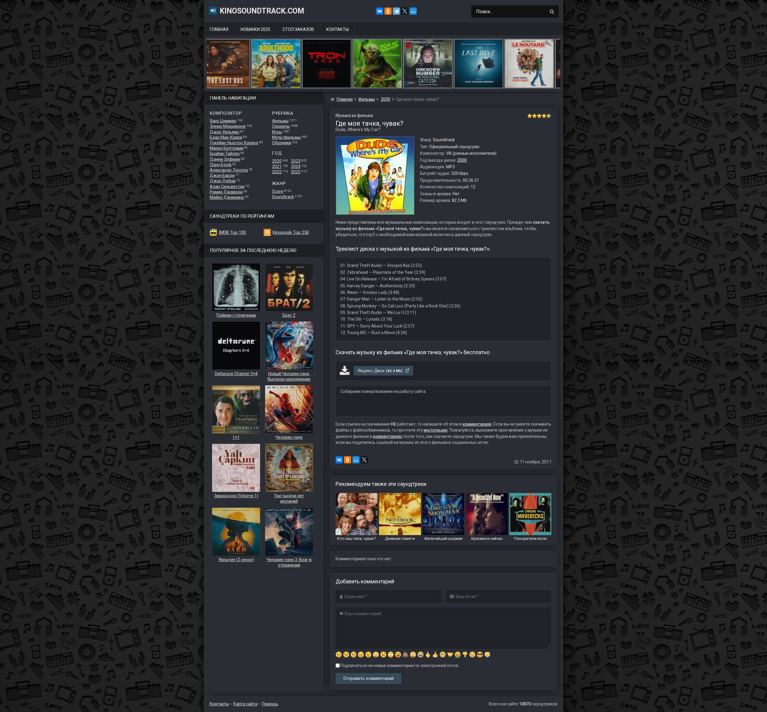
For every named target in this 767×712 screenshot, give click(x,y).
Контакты (337, 29)
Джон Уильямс (224, 132)
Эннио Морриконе (228, 126)
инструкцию (436, 430)
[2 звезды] (534, 115)
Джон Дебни (222, 180)
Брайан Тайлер (225, 153)
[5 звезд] (548, 115)
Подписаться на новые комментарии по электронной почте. (399, 665)
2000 (462, 160)
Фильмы (280, 120)
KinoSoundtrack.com (262, 11)
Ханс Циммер (223, 120)
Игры (277, 132)
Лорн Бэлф (221, 164)
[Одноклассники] (388, 11)
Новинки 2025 (255, 29)
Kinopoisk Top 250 (291, 232)
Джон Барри (222, 175)
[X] (404, 11)
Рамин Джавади (226, 192)
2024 (296, 166)
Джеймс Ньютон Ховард (234, 142)
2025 (296, 171)
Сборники (281, 142)
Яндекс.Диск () (381, 370)
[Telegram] (396, 11)
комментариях (477, 424)
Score (277, 191)
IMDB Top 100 (232, 232)
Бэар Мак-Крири (226, 137)
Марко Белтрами (226, 148)
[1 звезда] (529, 115)
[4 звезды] (544, 115)
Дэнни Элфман (225, 159)
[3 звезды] (539, 115)
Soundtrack (283, 196)
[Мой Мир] (413, 11)
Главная (219, 29)
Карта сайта (245, 704)
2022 (277, 171)
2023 (296, 161)
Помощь (270, 704)
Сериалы (281, 126)
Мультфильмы (286, 137)
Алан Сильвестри (227, 186)
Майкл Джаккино (227, 197)
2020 (277, 161)
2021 (277, 166)
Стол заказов (298, 29)
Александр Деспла (229, 170)
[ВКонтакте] (379, 11)
